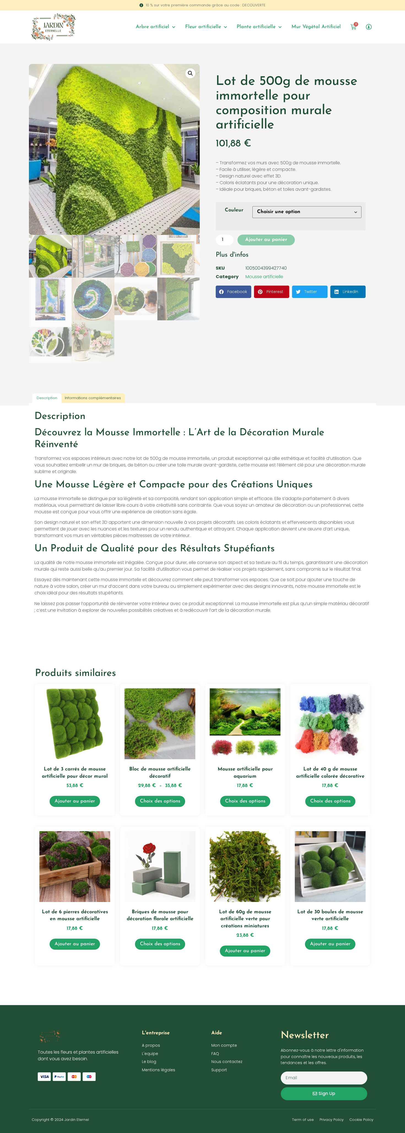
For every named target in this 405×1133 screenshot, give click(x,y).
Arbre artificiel (152, 27)
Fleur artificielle (203, 27)
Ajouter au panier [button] (75, 801)
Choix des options (160, 801)
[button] (190, 73)
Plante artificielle (256, 27)
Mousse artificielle (264, 276)
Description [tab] (47, 398)
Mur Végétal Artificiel (316, 27)
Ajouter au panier (266, 239)
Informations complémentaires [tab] (93, 398)
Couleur (234, 210)
